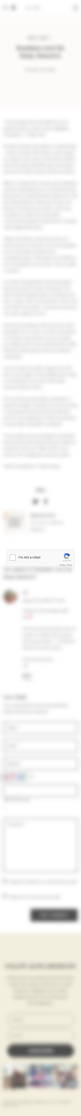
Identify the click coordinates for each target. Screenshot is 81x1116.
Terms (69, 565)
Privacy (62, 565)
